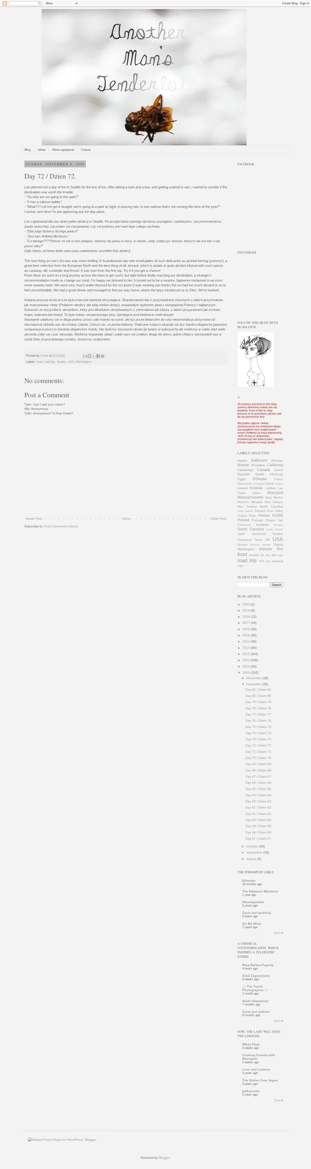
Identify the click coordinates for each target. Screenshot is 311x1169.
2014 (246, 641)
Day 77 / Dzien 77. (258, 714)
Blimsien (249, 880)
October (252, 846)
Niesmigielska (253, 902)
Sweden (278, 534)
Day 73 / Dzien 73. (258, 739)
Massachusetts (250, 497)
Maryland (275, 493)
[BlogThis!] (89, 356)
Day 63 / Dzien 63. (258, 801)
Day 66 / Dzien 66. (258, 782)
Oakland (260, 511)
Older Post (218, 518)
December (254, 678)
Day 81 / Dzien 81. (258, 689)
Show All (278, 933)
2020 (246, 604)
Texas (259, 540)
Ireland (242, 488)
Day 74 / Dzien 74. (258, 733)
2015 (246, 635)
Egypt (241, 479)
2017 (246, 623)
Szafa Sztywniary (255, 1001)
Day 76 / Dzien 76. (258, 720)
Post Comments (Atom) (61, 526)
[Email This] (85, 356)
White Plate (251, 1044)
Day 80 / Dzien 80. (258, 696)
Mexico (278, 497)
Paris (252, 515)
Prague (270, 520)
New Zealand (247, 506)
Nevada (256, 502)
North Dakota (245, 511)
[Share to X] (94, 356)
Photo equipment (63, 149)
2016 (246, 629)
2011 (246, 660)
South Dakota (275, 529)
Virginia (278, 544)
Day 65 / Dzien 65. (258, 789)
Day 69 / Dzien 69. (258, 764)
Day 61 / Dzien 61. (258, 814)
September (254, 852)
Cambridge (245, 470)
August (251, 859)
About (42, 149)
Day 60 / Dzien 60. (258, 820)
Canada (263, 470)
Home (126, 518)
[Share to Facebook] (98, 356)
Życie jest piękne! (256, 1011)
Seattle (61, 361)
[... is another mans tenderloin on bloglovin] (255, 386)
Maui (268, 497)
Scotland (262, 525)
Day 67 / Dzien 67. (258, 776)
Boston (243, 465)
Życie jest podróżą (256, 913)
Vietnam (266, 544)
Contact (86, 149)
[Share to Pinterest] (102, 356)
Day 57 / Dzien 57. (258, 838)
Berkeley (277, 460)
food (39, 361)
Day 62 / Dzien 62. (258, 807)
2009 (246, 672)
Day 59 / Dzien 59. (258, 826)
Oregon (242, 515)
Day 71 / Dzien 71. (258, 751)
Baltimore (259, 460)
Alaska (242, 460)
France (278, 479)
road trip (49, 361)
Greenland (259, 483)
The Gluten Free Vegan (260, 1080)
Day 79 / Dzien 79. (258, 702)
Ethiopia (260, 479)
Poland (243, 520)
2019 (246, 610)
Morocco (243, 502)
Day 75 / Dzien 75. (258, 727)
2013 (246, 648)
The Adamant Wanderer (260, 891)
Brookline (258, 465)
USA (71, 361)
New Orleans (274, 502)
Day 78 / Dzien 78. (258, 708)
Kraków (256, 488)
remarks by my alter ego (266, 555)
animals (265, 549)
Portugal (257, 520)
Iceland (279, 483)
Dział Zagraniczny (256, 976)
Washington (83, 361)
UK (267, 540)
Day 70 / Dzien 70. (258, 758)
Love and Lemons (256, 1069)
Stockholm (259, 534)
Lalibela (271, 488)
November (254, 684)
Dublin (260, 474)
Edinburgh (276, 474)
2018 (246, 616)
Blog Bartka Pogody (257, 965)
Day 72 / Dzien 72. (258, 745)
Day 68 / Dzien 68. (258, 770)
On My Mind (251, 923)
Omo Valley (275, 511)
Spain (241, 534)
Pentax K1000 (270, 515)
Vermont (254, 544)
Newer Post (33, 518)
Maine (256, 493)
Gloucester (244, 483)
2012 (246, 654)
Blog (28, 149)
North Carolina (271, 506)
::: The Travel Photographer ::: (255, 988)
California (275, 465)
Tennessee (244, 540)
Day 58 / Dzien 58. (258, 832)
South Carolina (250, 529)
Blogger (164, 1157)
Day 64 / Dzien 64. (258, 795)
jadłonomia (251, 1091)
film (280, 549)
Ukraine (242, 544)
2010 (246, 666)
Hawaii (269, 483)
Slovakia (278, 525)
